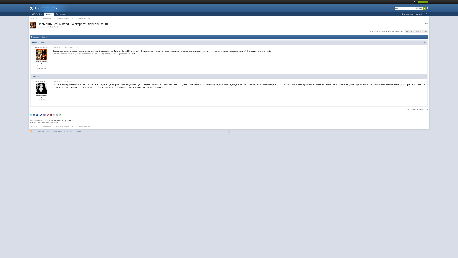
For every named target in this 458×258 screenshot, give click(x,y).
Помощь (78, 131)
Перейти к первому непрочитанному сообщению (386, 31)
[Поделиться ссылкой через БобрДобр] (51, 115)
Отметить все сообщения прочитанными (59, 131)
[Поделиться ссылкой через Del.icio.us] (41, 115)
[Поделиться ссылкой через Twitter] (31, 115)
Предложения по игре (84, 126)
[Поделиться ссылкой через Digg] (37, 115)
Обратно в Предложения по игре (417, 109)
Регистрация (423, 2)
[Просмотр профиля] (41, 55)
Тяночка (35, 76)
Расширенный (427, 8)
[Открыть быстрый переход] (426, 14)
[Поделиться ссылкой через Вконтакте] (44, 115)
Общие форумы (46, 126)
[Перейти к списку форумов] (51, 8)
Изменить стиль (39, 131)
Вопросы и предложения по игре (64, 126)
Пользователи (61, 14)
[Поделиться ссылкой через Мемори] (48, 115)
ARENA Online (37, 14)
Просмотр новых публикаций (412, 14)
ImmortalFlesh (46, 27)
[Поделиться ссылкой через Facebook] (34, 115)
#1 (425, 43)
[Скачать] (60, 115)
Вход (415, 2)
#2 (425, 76)
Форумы (49, 14)
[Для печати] (57, 115)
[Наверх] (229, 131)
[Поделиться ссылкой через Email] (54, 115)
